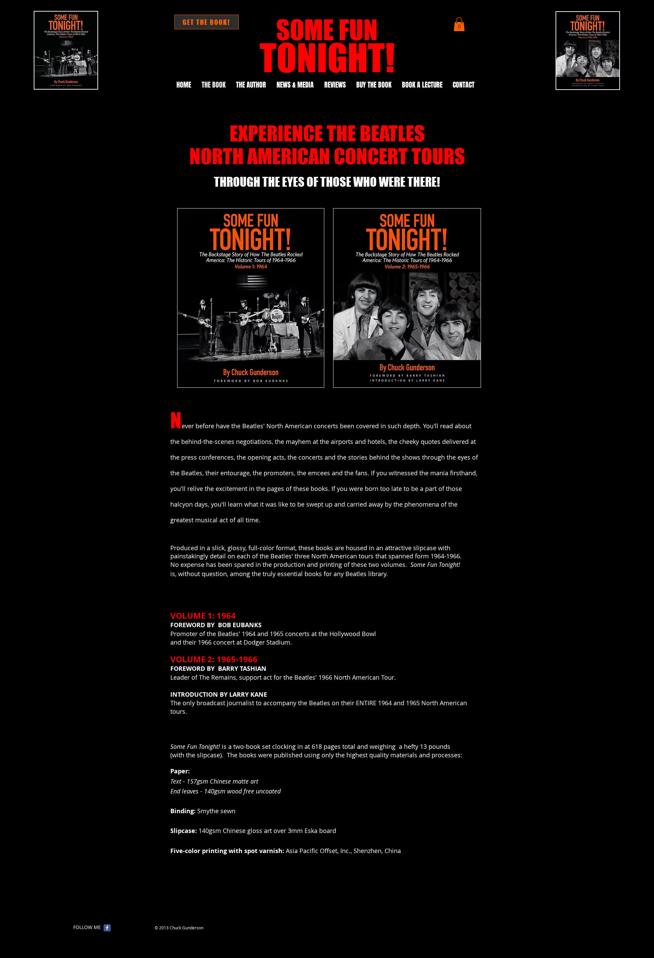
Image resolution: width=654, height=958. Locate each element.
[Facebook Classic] (107, 927)
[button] (459, 24)
